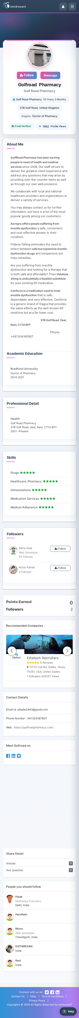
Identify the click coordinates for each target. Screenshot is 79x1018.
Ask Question (14, 870)
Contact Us (18, 996)
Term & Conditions (52, 996)
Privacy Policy (37, 1000)
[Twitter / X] (47, 992)
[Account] (63, 6)
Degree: (26, 116)
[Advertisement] (39, 808)
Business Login (51, 1013)
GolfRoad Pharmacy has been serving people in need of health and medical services (35, 162)
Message (50, 75)
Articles (11, 863)
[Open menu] (72, 6)
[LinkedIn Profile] (14, 755)
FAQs (33, 996)
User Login (28, 1013)
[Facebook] (52, 992)
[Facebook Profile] (8, 755)
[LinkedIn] (57, 992)
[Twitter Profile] (19, 755)
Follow (28, 75)
